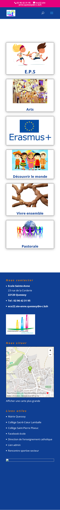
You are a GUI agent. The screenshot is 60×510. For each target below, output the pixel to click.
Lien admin (14, 445)
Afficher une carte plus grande (23, 401)
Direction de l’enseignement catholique (30, 439)
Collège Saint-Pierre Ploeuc (23, 428)
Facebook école (17, 433)
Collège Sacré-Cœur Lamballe (24, 422)
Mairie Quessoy (17, 416)
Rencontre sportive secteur (23, 450)
